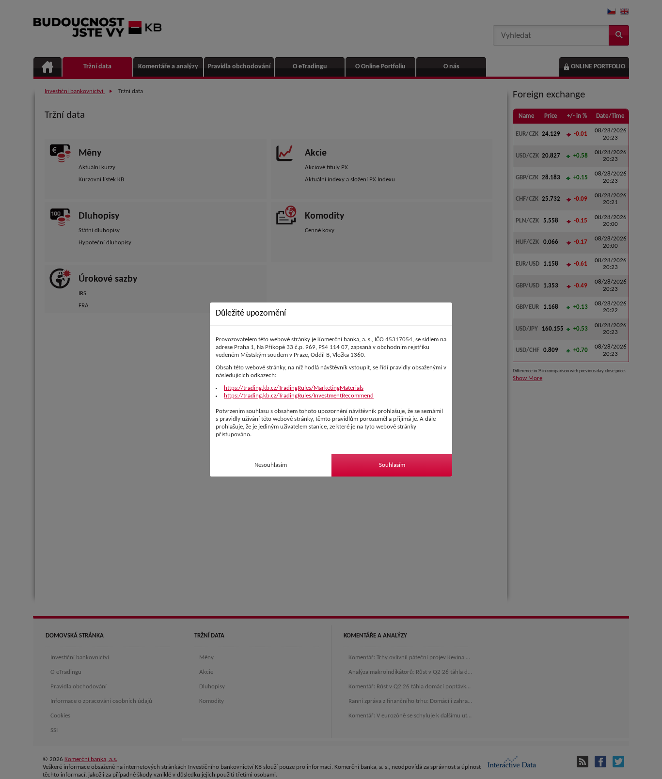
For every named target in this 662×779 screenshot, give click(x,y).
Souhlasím (392, 465)
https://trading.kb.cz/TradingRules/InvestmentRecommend (299, 396)
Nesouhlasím (270, 465)
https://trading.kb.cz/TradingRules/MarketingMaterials (293, 388)
